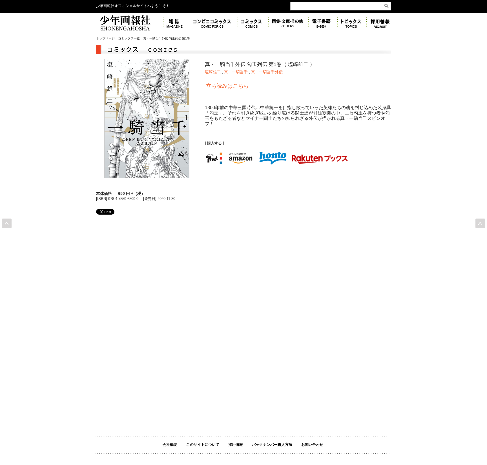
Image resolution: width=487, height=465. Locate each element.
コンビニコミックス (214, 22)
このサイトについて (202, 444)
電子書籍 (323, 22)
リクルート (382, 22)
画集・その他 (288, 22)
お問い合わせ (312, 444)
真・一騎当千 (236, 72)
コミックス (253, 22)
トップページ (105, 38)
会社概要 (170, 444)
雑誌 (176, 22)
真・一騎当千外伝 (267, 72)
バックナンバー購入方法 (272, 444)
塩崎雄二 (213, 72)
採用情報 (235, 444)
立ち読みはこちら (227, 86)
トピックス (352, 22)
